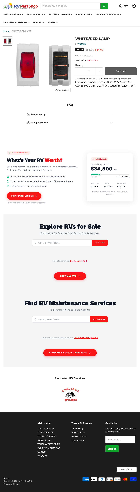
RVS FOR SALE (84, 14)
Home (6, 31)
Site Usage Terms (79, 436)
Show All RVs (68, 276)
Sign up (112, 448)
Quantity (79, 65)
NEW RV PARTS (35, 14)
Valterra (82, 44)
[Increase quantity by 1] (99, 71)
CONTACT (53, 22)
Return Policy (77, 428)
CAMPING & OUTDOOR (15, 22)
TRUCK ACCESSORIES (108, 14)
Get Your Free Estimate (22, 195)
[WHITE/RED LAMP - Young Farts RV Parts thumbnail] (7, 41)
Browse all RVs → (78, 261)
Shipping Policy (78, 432)
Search (100, 319)
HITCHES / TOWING (60, 14)
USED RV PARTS (12, 14)
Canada (125, 469)
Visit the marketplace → (86, 337)
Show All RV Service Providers (68, 353)
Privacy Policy (77, 440)
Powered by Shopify (11, 484)
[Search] (104, 6)
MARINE (38, 22)
